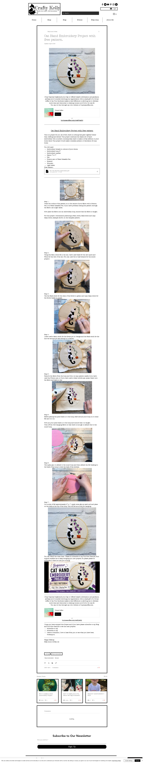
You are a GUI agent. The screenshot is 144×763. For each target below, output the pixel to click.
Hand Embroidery (56, 653)
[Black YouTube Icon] (108, 4)
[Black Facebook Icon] (102, 4)
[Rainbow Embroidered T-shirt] (96, 685)
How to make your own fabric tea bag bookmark (71, 694)
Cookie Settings (128, 760)
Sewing (57, 658)
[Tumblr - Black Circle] (116, 4)
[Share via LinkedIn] (52, 663)
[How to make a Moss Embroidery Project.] (47, 685)
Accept (137, 760)
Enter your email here (42, 738)
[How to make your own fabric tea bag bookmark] (72, 685)
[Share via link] (56, 663)
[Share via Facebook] (45, 663)
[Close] (142, 760)
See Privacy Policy (116, 760)
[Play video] (72, 577)
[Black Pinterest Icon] (110, 4)
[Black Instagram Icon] (113, 4)
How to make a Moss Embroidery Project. (46, 694)
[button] (115, 14)
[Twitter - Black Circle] (105, 4)
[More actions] (99, 31)
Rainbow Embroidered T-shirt (96, 694)
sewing (47, 653)
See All (105, 676)
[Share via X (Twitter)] (48, 663)
